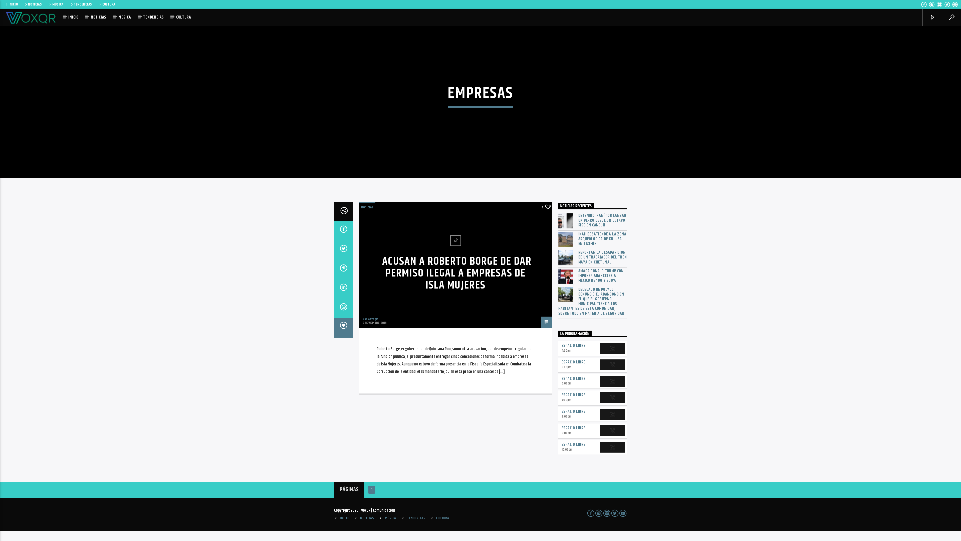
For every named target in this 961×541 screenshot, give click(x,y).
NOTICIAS (35, 4)
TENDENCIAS (83, 4)
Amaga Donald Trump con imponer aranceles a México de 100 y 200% (601, 276)
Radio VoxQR (370, 319)
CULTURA (108, 4)
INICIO (13, 4)
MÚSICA (58, 4)
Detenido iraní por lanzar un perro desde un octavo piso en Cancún (602, 220)
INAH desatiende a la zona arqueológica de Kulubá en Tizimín (602, 239)
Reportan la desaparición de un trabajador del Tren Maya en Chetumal (602, 257)
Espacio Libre (574, 346)
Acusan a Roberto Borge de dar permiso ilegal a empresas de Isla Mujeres (457, 273)
